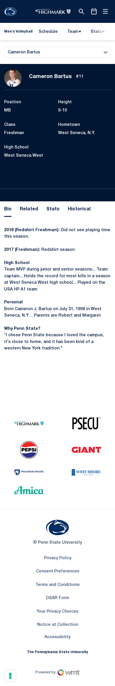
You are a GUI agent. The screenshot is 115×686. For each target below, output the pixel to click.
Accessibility (57, 637)
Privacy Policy (57, 558)
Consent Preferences (57, 571)
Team (72, 32)
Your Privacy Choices (57, 612)
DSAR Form (57, 598)
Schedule (48, 32)
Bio (8, 209)
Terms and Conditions (57, 585)
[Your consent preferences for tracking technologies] (10, 675)
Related (29, 209)
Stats (96, 32)
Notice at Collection (57, 625)
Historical (79, 209)
